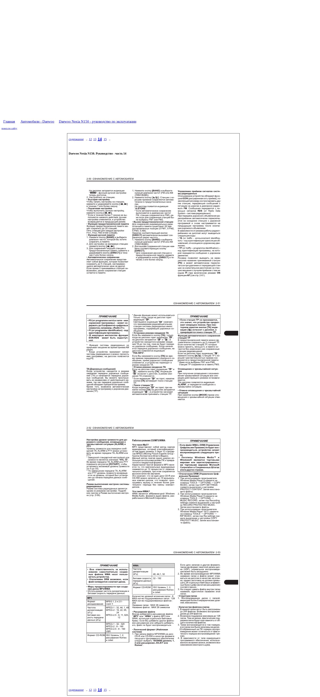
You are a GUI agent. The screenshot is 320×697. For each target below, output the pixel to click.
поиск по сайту (9, 128)
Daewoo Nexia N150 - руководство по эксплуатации (97, 121)
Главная (9, 121)
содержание (76, 139)
